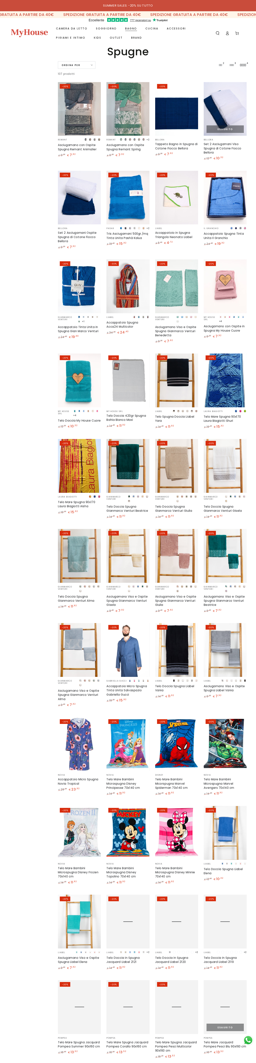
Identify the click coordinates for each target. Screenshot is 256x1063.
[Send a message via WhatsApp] (248, 1040)
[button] (217, 33)
